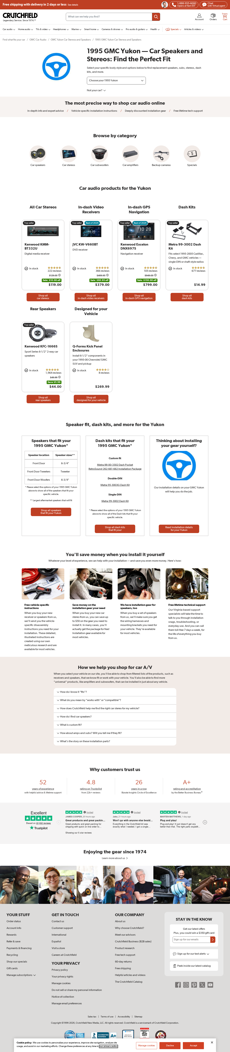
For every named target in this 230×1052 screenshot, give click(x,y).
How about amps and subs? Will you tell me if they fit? (91, 733)
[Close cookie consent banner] (212, 1042)
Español (56, 941)
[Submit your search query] (156, 17)
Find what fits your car (14, 39)
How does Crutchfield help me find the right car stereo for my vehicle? (99, 708)
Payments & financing (19, 948)
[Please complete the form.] (212, 939)
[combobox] (113, 17)
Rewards (12, 935)
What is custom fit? (71, 725)
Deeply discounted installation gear (145, 111)
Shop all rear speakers (43, 399)
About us (120, 921)
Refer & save (13, 941)
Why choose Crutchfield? (129, 928)
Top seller (29, 223)
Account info (14, 928)
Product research (125, 948)
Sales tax (92, 1017)
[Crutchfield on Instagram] (186, 984)
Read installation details (179, 529)
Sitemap (138, 1017)
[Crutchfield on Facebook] (178, 984)
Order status (14, 921)
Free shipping (40, 4)
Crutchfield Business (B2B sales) (133, 941)
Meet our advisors (125, 935)
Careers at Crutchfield (64, 955)
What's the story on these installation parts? (85, 741)
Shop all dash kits (187, 297)
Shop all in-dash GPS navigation (139, 297)
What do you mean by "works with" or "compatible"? (90, 700)
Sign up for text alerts (191, 954)
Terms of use (107, 1017)
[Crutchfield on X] (202, 984)
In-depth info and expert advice (45, 111)
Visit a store (58, 948)
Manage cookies (61, 983)
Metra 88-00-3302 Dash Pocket (115, 465)
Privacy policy (60, 970)
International (59, 935)
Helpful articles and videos (130, 975)
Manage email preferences (67, 1003)
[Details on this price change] (59, 275)
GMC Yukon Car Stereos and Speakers (71, 39)
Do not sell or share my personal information (77, 990)
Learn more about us (114, 858)
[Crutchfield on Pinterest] (194, 984)
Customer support (62, 928)
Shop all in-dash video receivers (91, 297)
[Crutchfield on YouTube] (210, 984)
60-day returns (123, 961)
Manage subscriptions (20, 975)
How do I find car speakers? (76, 716)
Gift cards (12, 968)
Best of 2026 (92, 223)
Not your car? (95, 90)
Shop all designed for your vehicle (91, 399)
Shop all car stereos (43, 297)
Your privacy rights (62, 976)
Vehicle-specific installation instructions (94, 111)
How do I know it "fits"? (73, 692)
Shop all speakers (51, 512)
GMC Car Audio (37, 39)
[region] (115, 885)
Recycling (12, 955)
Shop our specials (17, 961)
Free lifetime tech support (188, 111)
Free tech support (125, 955)
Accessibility (124, 1017)
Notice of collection (63, 997)
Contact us (58, 921)
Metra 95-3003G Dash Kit (115, 485)
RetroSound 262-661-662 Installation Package (115, 469)
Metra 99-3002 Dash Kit (115, 501)
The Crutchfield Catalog (128, 982)
